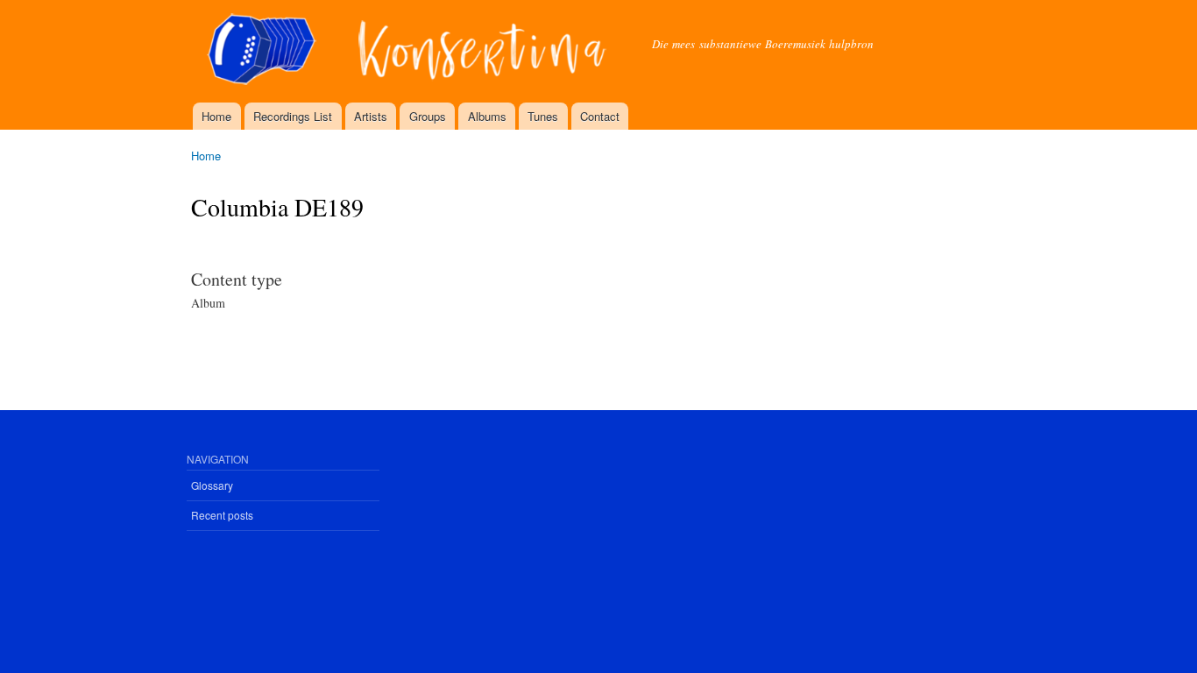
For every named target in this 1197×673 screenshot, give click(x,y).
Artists (370, 116)
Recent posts (222, 514)
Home (216, 116)
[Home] (408, 51)
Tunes (543, 116)
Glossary (212, 485)
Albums (487, 116)
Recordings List (292, 116)
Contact (600, 116)
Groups (427, 116)
